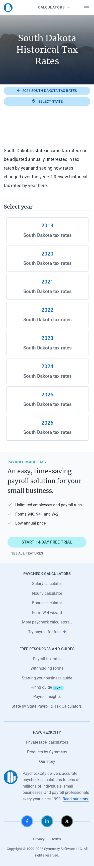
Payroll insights (47, 696)
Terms (56, 839)
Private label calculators (47, 742)
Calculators (51, 7)
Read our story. (76, 799)
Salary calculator (47, 583)
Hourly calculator (47, 593)
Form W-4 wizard (47, 612)
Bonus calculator (47, 602)
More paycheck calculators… (47, 622)
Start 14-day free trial (47, 542)
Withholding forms (47, 668)
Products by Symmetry (47, 752)
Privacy (39, 839)
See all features (27, 553)
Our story (47, 761)
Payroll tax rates (47, 658)
